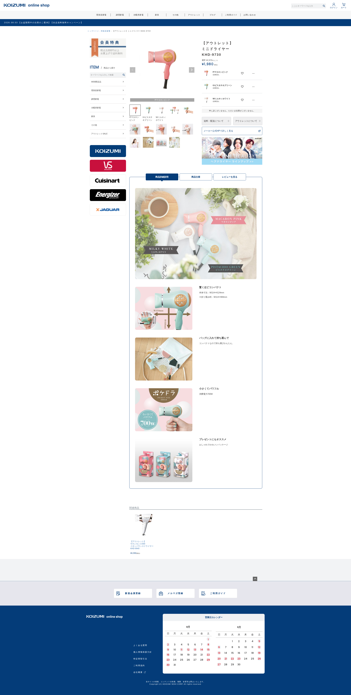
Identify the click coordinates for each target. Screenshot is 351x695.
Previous (132, 70)
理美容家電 (101, 15)
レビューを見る (229, 177)
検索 (324, 5)
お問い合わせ (250, 15)
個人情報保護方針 (142, 652)
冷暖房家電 (138, 15)
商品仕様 (195, 177)
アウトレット (194, 15)
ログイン (334, 7)
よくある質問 (140, 645)
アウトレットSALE (99, 134)
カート (344, 7)
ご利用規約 (139, 665)
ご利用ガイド (231, 15)
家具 (157, 15)
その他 (175, 15)
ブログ (213, 15)
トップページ (93, 31)
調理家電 (120, 15)
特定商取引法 (140, 659)
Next (191, 70)
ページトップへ (255, 579)
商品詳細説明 (162, 177)
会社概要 (138, 672)
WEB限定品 (96, 82)
